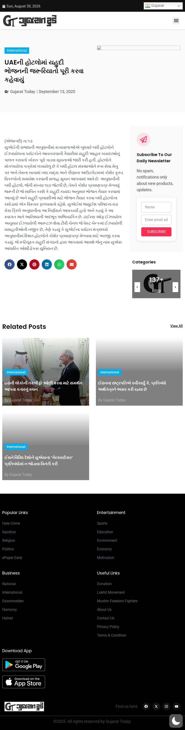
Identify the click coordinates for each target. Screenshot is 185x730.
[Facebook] (146, 706)
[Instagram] (166, 706)
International (17, 50)
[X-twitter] (156, 706)
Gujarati (157, 5)
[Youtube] (176, 706)
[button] (176, 20)
